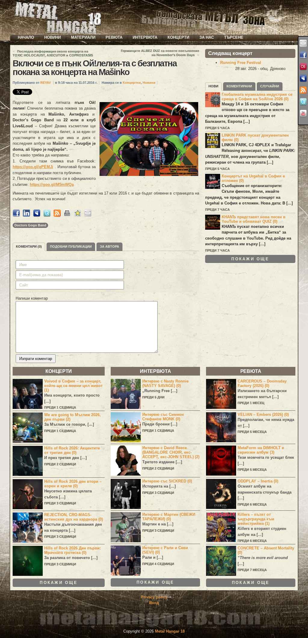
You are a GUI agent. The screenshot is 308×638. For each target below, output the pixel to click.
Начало (26, 37)
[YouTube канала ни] (303, 113)
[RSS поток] (303, 90)
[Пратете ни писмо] (303, 43)
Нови (213, 86)
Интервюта (145, 37)
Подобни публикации (71, 246)
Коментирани (239, 86)
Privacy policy (154, 597)
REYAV (45, 82)
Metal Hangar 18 (170, 631)
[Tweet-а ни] (303, 101)
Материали (83, 37)
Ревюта (114, 37)
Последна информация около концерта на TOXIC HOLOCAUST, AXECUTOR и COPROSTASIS (53, 53)
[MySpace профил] (303, 78)
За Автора (109, 246)
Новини (52, 37)
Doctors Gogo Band (30, 225)
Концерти (178, 37)
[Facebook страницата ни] (303, 55)
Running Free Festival (240, 62)
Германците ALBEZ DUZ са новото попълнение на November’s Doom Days (160, 53)
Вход (154, 602)
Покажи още (250, 259)
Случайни (269, 86)
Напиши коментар (32, 298)
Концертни (132, 82)
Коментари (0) (29, 246)
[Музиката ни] (303, 66)
